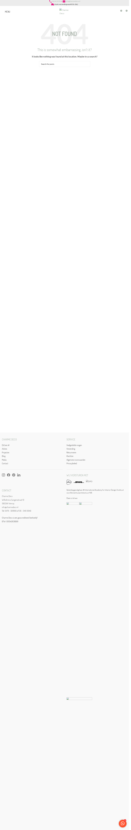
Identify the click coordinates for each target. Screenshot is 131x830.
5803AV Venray (8, 503)
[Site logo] (64, 11)
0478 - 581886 (11, 511)
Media (4, 460)
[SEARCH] (87, 64)
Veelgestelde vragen (74, 445)
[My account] (115, 11)
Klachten (70, 456)
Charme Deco (7, 496)
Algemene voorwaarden (76, 460)
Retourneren (71, 452)
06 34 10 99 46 (57, 1)
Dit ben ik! (5, 445)
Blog (3, 456)
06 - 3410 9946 (25, 511)
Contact (5, 463)
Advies (4, 448)
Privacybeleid (72, 463)
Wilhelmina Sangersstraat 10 (13, 500)
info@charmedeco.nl (73, 1)
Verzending (71, 448)
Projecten (5, 452)
